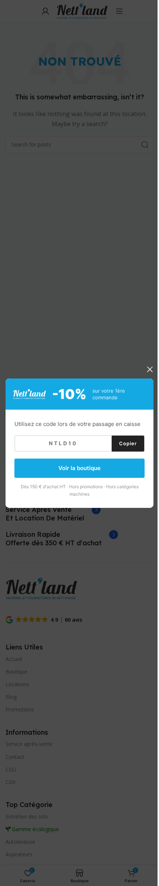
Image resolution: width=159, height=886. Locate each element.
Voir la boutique (79, 468)
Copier (128, 443)
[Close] (150, 369)
